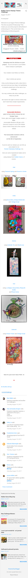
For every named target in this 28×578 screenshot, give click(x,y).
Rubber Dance (18, 157)
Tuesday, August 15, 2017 (14, 404)
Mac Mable (10, 398)
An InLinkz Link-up (6, 386)
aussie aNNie (11, 475)
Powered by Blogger (14, 569)
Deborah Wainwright (12, 443)
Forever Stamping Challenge (12, 149)
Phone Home (15, 292)
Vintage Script (15, 202)
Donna (14, 241)
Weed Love (21, 245)
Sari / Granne (10, 454)
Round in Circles (21, 171)
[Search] (26, 4)
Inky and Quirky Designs (13, 409)
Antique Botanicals (19, 200)
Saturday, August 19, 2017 (14, 460)
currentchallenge (6, 392)
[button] (26, 11)
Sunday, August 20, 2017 (14, 483)
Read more (23, 509)
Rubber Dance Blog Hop (8, 496)
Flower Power (10, 333)
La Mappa (9, 288)
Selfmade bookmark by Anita (9, 549)
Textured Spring (9, 171)
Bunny (8, 465)
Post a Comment (7, 487)
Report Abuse (14, 575)
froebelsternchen (12, 433)
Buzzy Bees (10, 200)
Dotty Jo (9, 422)
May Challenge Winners (8, 513)
